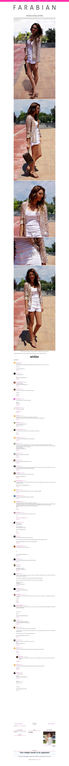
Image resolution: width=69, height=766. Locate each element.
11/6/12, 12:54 (20, 672)
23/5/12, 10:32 (20, 362)
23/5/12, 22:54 (22, 512)
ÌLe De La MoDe (18, 437)
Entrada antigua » (51, 723)
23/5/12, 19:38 (22, 495)
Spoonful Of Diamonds (19, 546)
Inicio (34, 723)
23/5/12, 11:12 (25, 382)
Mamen (17, 489)
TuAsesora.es (18, 407)
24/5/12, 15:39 (22, 588)
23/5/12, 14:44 (21, 422)
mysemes (17, 453)
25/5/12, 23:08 (20, 627)
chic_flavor (17, 647)
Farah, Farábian (21, 656)
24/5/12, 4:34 (25, 546)
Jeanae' (17, 558)
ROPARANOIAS (18, 594)
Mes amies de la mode (19, 429)
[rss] (38, 357)
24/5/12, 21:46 (25, 605)
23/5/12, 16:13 (20, 466)
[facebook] (31, 357)
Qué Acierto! (18, 495)
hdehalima (17, 422)
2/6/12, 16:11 (21, 647)
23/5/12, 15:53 (21, 453)
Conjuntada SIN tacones (19, 382)
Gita (16, 373)
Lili (16, 564)
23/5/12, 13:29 (21, 415)
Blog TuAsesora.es (18, 411)
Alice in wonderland (19, 480)
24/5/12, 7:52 (19, 564)
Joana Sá (17, 672)
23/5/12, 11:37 (21, 389)
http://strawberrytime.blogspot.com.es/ (21, 517)
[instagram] (33, 357)
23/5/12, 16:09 (20, 460)
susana (17, 460)
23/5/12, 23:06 (22, 522)
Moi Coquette (18, 398)
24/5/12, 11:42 (20, 573)
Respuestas (18, 654)
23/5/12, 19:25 (20, 489)
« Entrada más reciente (18, 723)
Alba (16, 536)
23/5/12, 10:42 (19, 373)
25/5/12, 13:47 (20, 620)
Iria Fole (17, 620)
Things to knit (18, 512)
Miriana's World (38, 759)
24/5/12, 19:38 (23, 594)
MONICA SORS (18, 501)
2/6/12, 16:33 (26, 656)
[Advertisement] (34, 713)
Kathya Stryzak (18, 472)
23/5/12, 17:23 (24, 480)
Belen (17, 627)
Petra (17, 362)
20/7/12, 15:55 (21, 681)
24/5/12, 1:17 (19, 536)
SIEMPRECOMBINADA (19, 605)
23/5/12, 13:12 (22, 407)
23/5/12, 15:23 (23, 437)
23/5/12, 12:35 (22, 398)
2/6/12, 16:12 (21, 664)
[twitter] (34, 357)
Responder (17, 370)
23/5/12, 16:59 (22, 472)
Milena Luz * (18, 522)
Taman (17, 443)
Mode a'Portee (18, 588)
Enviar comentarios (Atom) (22, 725)
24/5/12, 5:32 (20, 558)
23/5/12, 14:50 (25, 429)
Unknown (17, 415)
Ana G (17, 466)
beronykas (17, 389)
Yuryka (17, 573)
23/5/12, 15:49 (20, 443)
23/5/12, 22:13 (23, 501)
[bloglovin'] (36, 357)
